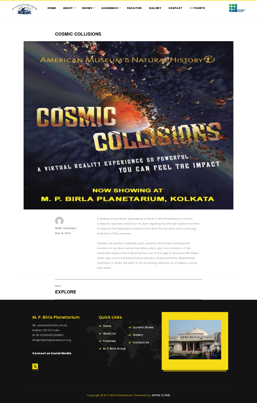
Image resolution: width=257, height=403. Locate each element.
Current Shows (143, 327)
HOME (52, 8)
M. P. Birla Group (114, 348)
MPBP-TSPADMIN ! (66, 228)
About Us (109, 333)
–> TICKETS (197, 8)
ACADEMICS (109, 8)
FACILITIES (134, 8)
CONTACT (175, 8)
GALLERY (155, 8)
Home (107, 326)
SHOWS (87, 8)
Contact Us (141, 342)
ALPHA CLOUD (161, 395)
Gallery (138, 335)
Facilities (109, 341)
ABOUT (68, 8)
